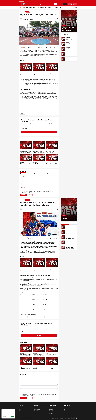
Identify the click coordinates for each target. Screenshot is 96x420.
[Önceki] (25, 1)
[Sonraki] (26, 1)
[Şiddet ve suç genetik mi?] (69, 53)
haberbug (24, 18)
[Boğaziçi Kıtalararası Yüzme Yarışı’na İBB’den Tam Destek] (26, 160)
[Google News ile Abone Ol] (23, 47)
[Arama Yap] (69, 4)
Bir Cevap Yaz (23, 171)
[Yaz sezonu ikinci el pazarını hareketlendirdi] (69, 59)
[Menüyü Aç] (20, 4)
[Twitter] (74, 418)
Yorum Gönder (23, 194)
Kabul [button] (12, 416)
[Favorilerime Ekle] (44, 47)
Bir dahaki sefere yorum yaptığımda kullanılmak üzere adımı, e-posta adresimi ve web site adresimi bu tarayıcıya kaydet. (39, 192)
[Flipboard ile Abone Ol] (29, 47)
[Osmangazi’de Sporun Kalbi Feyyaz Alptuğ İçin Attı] (52, 160)
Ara (55, 4)
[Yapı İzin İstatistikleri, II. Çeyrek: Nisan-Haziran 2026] (69, 48)
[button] (71, 4)
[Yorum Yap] (46, 47)
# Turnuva (23, 113)
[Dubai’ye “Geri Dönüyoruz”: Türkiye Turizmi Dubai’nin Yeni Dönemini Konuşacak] (69, 38)
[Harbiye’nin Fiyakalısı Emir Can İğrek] (69, 209)
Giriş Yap (30, 194)
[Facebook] (72, 418)
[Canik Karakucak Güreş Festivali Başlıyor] (52, 69)
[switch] (75, 7)
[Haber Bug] (27, 3)
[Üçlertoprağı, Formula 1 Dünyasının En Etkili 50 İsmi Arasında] (39, 69)
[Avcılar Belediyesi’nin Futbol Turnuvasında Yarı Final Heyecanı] (26, 69)
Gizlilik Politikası (5, 416)
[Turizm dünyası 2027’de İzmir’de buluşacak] (69, 43)
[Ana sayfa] (20, 7)
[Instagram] (76, 418)
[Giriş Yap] (74, 4)
